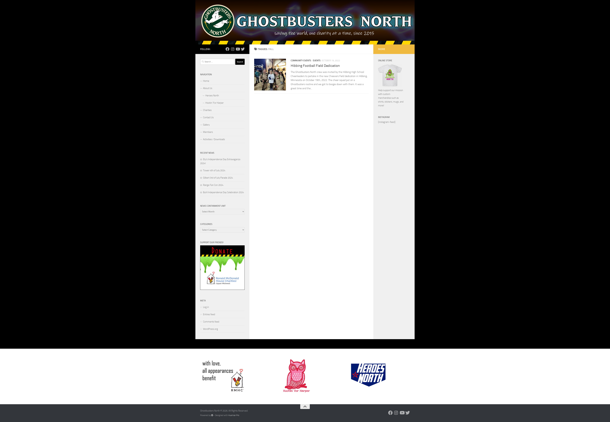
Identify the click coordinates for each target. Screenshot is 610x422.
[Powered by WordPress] (212, 415)
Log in (206, 307)
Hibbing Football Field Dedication (315, 66)
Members (208, 132)
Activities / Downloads (214, 139)
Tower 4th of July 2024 (214, 170)
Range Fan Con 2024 (213, 185)
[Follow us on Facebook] (227, 49)
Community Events (301, 60)
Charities (207, 110)
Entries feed (209, 314)
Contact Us (208, 117)
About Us (207, 88)
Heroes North (212, 95)
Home (206, 81)
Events (317, 60)
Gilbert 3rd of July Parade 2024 (218, 177)
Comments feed (211, 321)
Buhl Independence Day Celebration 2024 (223, 192)
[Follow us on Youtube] (238, 49)
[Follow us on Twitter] (243, 49)
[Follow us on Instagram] (232, 49)
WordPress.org (210, 329)
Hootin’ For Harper (214, 102)
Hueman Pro (233, 415)
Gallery (206, 124)
